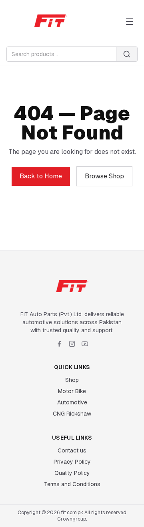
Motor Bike (72, 391)
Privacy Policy (72, 461)
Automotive (72, 402)
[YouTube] (85, 344)
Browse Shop (104, 176)
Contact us (72, 450)
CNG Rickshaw (72, 413)
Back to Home (41, 176)
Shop (72, 380)
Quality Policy (72, 473)
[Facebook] (59, 344)
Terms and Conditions (72, 484)
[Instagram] (72, 344)
